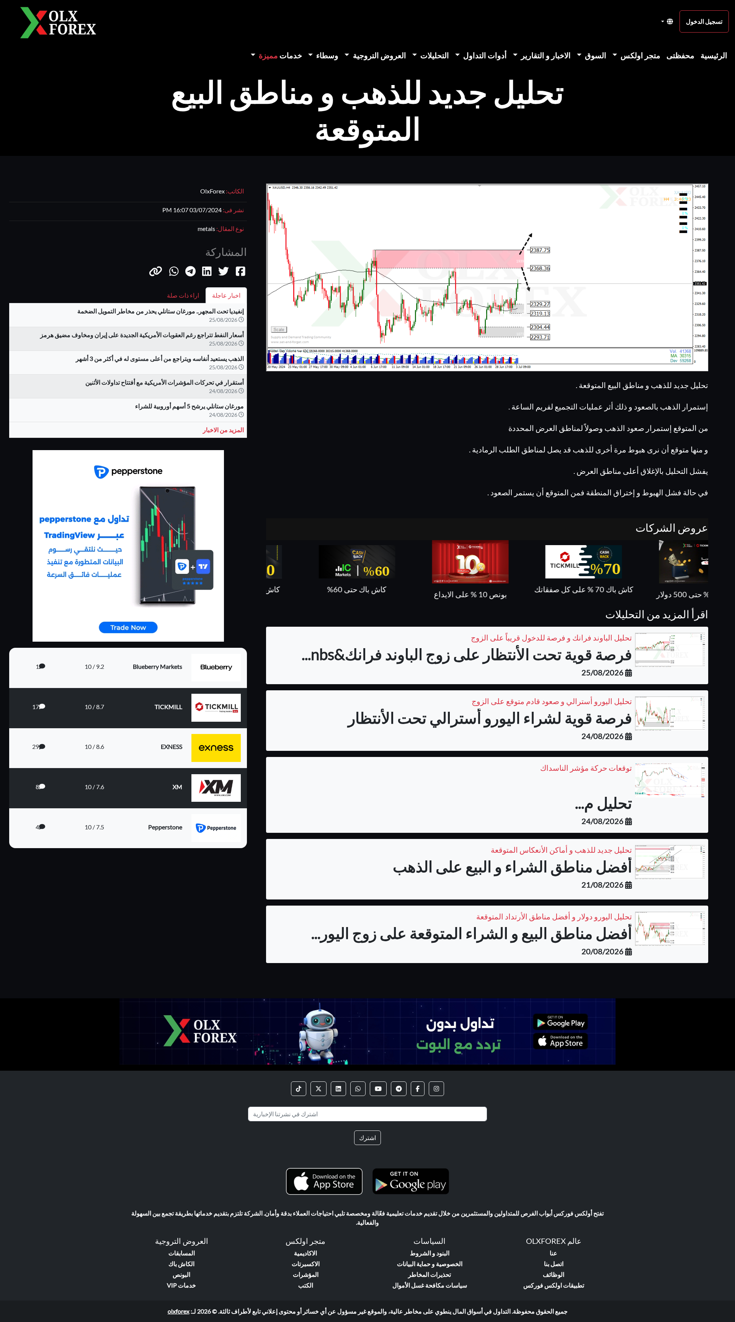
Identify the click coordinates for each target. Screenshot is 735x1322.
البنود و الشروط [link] (429, 1252)
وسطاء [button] (326, 55)
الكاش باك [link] (181, 1263)
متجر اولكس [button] (639, 55)
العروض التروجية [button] (378, 55)
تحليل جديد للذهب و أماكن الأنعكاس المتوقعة (561, 849)
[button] (155, 271)
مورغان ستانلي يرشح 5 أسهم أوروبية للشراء (189, 406)
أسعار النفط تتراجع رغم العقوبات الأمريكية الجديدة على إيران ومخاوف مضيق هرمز (142, 334)
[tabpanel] (128, 373)
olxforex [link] (178, 1311)
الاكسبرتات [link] (306, 1263)
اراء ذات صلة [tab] (183, 295)
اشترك (367, 1137)
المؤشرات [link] (305, 1274)
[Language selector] (667, 21)
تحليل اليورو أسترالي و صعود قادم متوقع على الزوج (552, 701)
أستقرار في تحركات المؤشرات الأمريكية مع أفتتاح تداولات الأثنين (164, 382)
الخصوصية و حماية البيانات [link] (429, 1263)
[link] (436, 1088)
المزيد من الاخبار (223, 429)
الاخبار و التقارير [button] (545, 55)
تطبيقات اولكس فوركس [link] (553, 1285)
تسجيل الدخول (704, 21)
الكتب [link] (305, 1285)
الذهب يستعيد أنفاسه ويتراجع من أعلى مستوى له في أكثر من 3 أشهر (160, 358)
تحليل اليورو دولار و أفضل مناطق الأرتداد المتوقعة (554, 916)
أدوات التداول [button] (484, 55)
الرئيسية (714, 55)
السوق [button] (594, 55)
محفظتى (680, 55)
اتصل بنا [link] (554, 1263)
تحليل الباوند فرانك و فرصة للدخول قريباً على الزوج (551, 637)
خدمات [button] (280, 55)
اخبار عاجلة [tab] (226, 295)
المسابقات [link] (181, 1252)
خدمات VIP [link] (181, 1285)
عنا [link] (553, 1252)
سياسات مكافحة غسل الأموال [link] (429, 1285)
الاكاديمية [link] (305, 1252)
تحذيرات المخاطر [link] (429, 1274)
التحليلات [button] (434, 55)
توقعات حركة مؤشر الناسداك (586, 767)
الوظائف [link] (553, 1274)
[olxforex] (62, 21)
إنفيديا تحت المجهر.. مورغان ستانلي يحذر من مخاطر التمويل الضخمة (160, 311)
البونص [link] (181, 1274)
